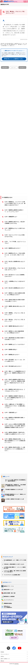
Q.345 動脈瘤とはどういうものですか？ (15, 344)
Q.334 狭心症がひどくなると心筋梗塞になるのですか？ (15, 275)
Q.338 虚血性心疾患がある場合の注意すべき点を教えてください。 (15, 300)
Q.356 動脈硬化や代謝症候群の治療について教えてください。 (15, 418)
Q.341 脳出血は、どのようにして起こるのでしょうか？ (15, 320)
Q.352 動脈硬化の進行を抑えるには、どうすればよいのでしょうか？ (15, 390)
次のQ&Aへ (22, 67)
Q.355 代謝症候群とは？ (11, 412)
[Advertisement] (14, 130)
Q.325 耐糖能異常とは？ (11, 216)
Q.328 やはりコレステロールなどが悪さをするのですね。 (15, 235)
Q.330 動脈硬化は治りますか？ (13, 248)
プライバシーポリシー (5, 654)
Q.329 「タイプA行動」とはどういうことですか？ (15, 242)
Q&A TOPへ (13, 67)
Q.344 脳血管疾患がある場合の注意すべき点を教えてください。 (15, 338)
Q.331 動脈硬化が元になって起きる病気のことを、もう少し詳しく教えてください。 (15, 255)
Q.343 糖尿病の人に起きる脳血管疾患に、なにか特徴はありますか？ (14, 332)
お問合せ (2, 656)
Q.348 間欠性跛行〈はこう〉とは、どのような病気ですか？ (15, 360)
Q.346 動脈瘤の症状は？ (11, 349)
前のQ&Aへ (5, 67)
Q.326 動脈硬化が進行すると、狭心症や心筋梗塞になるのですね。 (15, 222)
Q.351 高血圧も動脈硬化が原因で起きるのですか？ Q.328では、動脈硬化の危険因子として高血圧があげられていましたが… (15, 382)
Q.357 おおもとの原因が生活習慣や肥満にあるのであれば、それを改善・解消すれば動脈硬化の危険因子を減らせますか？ (15, 426)
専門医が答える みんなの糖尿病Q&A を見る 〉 (14, 58)
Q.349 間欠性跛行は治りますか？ (13, 366)
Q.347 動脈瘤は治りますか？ (12, 354)
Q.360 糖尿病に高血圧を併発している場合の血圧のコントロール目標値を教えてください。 (15, 449)
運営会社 (2, 660)
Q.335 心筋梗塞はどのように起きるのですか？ (15, 282)
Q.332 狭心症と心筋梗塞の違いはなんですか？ (15, 262)
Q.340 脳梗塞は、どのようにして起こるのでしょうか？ (15, 313)
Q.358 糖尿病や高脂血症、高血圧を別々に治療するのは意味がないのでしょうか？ (15, 433)
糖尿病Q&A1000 (5, 4)
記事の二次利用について (5, 658)
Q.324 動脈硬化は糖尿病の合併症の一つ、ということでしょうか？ (14, 210)
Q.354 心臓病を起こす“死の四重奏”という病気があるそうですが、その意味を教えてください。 (15, 406)
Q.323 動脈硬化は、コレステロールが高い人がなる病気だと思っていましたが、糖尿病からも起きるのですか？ (15, 203)
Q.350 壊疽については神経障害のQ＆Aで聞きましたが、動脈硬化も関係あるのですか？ (15, 373)
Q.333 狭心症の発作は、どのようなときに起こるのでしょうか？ (15, 269)
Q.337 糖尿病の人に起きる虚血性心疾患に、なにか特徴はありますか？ (15, 293)
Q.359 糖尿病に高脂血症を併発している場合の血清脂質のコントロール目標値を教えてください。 (15, 440)
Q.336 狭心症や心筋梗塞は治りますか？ (15, 288)
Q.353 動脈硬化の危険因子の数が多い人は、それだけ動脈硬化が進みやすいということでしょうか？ (15, 397)
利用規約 (2, 652)
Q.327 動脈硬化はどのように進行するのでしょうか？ (15, 229)
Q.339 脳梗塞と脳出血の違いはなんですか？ (15, 307)
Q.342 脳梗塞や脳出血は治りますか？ (14, 326)
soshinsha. (16, 663)
